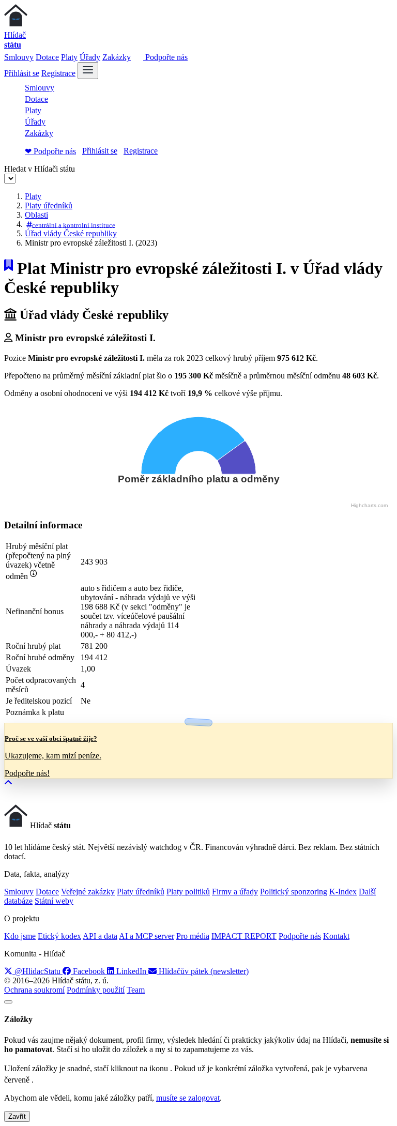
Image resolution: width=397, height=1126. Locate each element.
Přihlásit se (21, 73)
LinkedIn (131, 971)
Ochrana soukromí (34, 989)
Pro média (192, 936)
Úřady (90, 57)
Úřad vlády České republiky (71, 233)
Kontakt (336, 936)
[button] (8, 783)
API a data (100, 936)
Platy (69, 57)
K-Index (343, 891)
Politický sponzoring (293, 891)
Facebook (89, 971)
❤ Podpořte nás (50, 151)
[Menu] (88, 70)
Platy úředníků (48, 205)
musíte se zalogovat (188, 1097)
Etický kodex (59, 936)
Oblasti (36, 214)
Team (136, 989)
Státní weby (54, 900)
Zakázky (116, 57)
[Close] (8, 1001)
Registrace (58, 73)
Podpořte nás (165, 57)
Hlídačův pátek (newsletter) (203, 971)
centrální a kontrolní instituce (73, 225)
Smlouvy (19, 57)
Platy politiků (188, 891)
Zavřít (17, 1116)
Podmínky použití (96, 989)
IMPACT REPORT (244, 936)
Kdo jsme (20, 936)
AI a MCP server (146, 936)
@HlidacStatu (37, 971)
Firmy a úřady (235, 891)
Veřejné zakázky (88, 891)
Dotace (47, 57)
